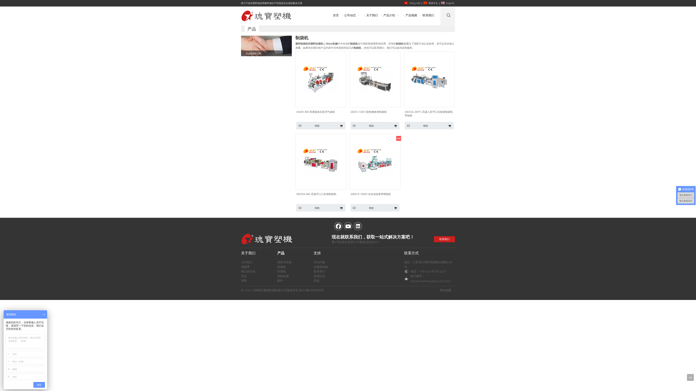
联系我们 (444, 239)
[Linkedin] (357, 226)
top (690, 377)
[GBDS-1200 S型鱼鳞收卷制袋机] (375, 79)
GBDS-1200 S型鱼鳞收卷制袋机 (369, 111)
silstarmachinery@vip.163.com (431, 281)
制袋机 (281, 267)
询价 (317, 125)
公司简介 (247, 262)
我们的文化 (248, 271)
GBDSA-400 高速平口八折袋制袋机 (316, 194)
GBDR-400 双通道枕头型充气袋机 (315, 111)
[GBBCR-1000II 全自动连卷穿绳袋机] (375, 161)
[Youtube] (348, 226)
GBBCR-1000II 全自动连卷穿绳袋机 (371, 194)
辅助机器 (283, 276)
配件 (280, 280)
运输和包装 (321, 267)
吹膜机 (281, 271)
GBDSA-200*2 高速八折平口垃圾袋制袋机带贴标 (429, 113)
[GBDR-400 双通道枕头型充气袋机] (321, 79)
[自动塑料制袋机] (266, 46)
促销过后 (319, 276)
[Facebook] (338, 226)
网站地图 (445, 290)
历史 (244, 276)
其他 (316, 280)
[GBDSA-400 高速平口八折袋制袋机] (321, 161)
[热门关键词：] (448, 15)
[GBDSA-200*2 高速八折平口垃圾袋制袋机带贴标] (429, 79)
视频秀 (245, 267)
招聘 (244, 280)
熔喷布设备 (284, 262)
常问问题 (319, 262)
